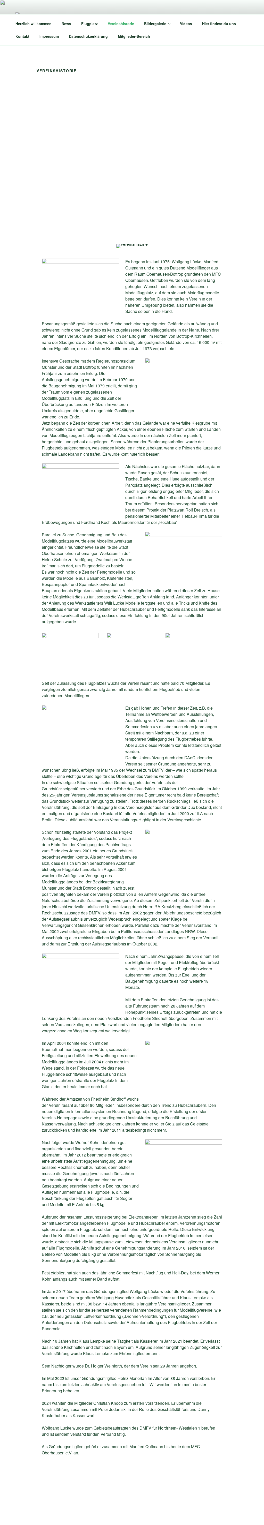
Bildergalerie (155, 23)
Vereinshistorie (121, 23)
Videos (186, 23)
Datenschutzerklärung (88, 36)
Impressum (49, 36)
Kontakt (22, 36)
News (66, 23)
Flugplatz (89, 23)
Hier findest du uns (219, 23)
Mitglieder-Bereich (134, 36)
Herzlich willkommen (33, 23)
